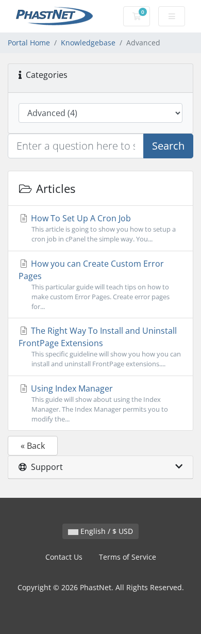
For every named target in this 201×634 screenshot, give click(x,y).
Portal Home (29, 42)
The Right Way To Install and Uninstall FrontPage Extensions (100, 346)
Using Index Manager (98, 403)
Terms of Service (127, 557)
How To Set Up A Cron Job (102, 228)
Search (168, 146)
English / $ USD (105, 531)
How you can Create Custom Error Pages (94, 284)
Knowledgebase (88, 42)
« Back (33, 445)
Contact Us (63, 557)
